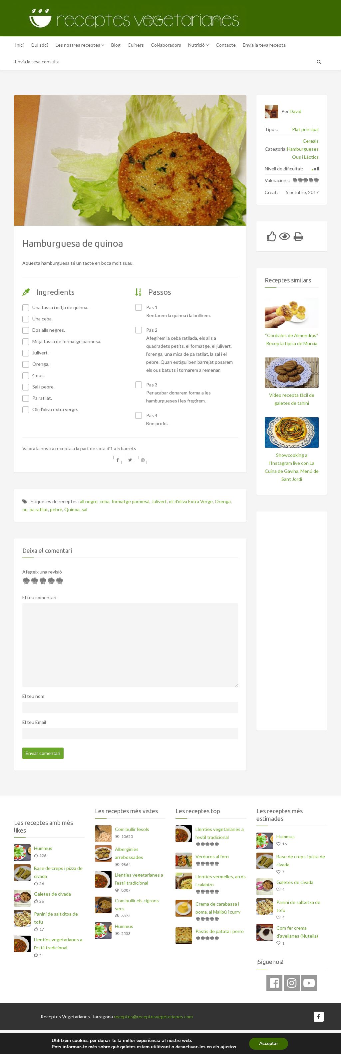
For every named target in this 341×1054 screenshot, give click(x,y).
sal (84, 509)
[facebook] (274, 983)
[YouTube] (309, 983)
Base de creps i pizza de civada (58, 872)
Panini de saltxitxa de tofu (56, 918)
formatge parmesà (131, 501)
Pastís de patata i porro (219, 931)
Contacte (226, 45)
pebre (56, 509)
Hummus (43, 848)
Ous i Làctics (305, 157)
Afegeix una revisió (42, 572)
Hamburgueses (303, 149)
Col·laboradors (166, 45)
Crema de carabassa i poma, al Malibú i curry (217, 908)
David (295, 111)
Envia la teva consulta (37, 61)
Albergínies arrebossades (129, 853)
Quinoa (72, 509)
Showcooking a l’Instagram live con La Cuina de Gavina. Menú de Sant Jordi (292, 467)
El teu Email (34, 722)
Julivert (159, 501)
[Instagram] (292, 983)
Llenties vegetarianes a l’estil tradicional (58, 943)
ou (25, 509)
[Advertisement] (303, 620)
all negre (89, 501)
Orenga (223, 501)
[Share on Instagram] (143, 460)
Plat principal (305, 129)
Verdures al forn (212, 856)
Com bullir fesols (132, 829)
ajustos (228, 1047)
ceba (105, 501)
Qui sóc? (40, 45)
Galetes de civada (52, 894)
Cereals (311, 141)
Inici (19, 45)
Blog (116, 45)
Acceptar (268, 1043)
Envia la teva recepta (264, 45)
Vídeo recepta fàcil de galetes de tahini (291, 399)
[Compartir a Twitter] (130, 460)
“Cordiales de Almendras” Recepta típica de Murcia (291, 339)
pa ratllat (39, 509)
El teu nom (33, 696)
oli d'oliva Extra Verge (191, 501)
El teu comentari (39, 597)
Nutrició (197, 45)
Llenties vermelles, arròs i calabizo (220, 880)
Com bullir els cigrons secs (137, 904)
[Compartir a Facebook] (117, 460)
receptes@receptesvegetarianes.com (153, 1016)
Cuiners (136, 45)
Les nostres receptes (78, 45)
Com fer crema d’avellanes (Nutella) (297, 932)
